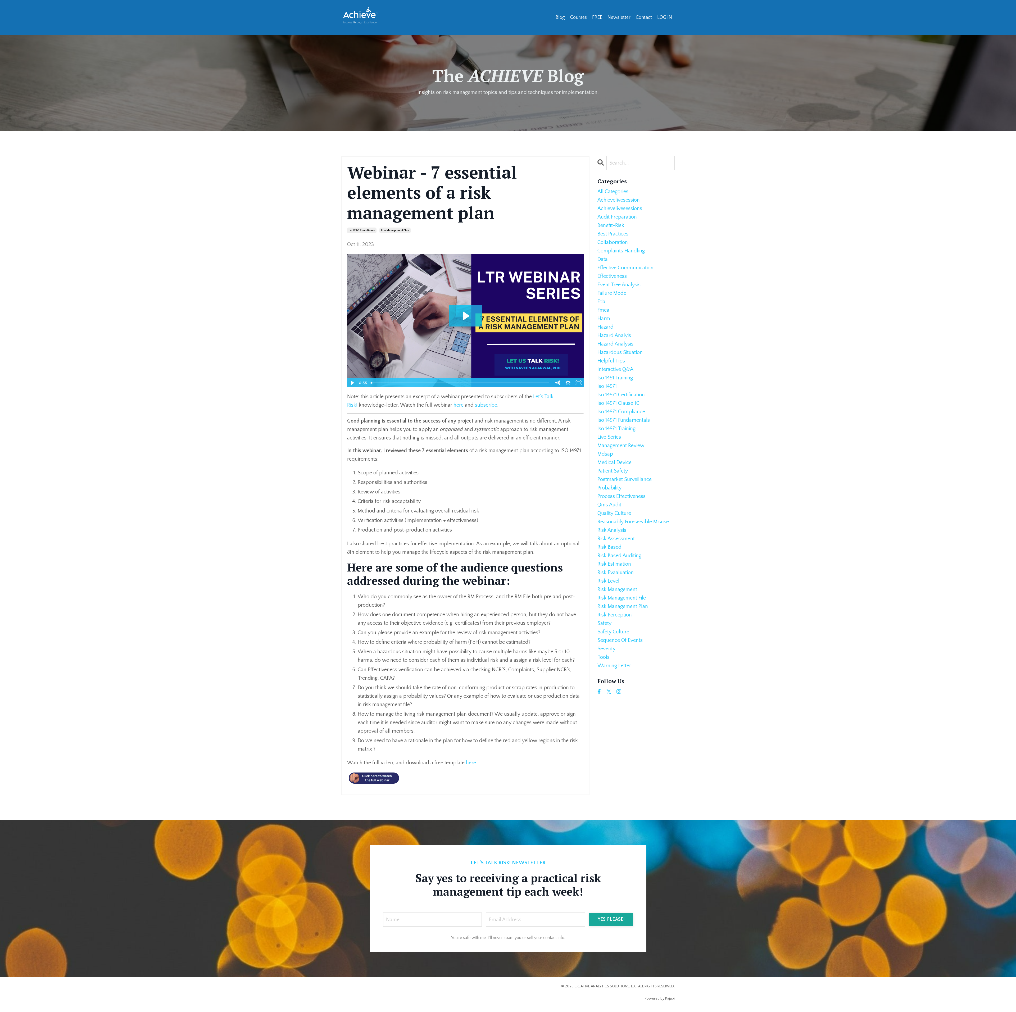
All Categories (612, 191)
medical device (614, 462)
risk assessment (616, 539)
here (458, 405)
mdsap (605, 454)
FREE (597, 17)
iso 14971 (607, 386)
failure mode (611, 293)
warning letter (614, 666)
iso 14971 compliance (362, 230)
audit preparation (617, 217)
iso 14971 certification (621, 395)
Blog (560, 17)
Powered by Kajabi (660, 998)
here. (471, 763)
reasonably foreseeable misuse (633, 522)
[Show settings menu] (568, 382)
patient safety (612, 471)
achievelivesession (618, 200)
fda (601, 302)
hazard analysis (615, 344)
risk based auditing (619, 556)
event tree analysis (619, 285)
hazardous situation (620, 352)
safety (604, 623)
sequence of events (620, 640)
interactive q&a (615, 369)
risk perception (614, 615)
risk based (609, 547)
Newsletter (619, 17)
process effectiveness (621, 496)
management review (620, 445)
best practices (612, 234)
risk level (608, 581)
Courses (578, 17)
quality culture (614, 513)
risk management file (621, 598)
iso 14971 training (616, 429)
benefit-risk (610, 225)
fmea (603, 310)
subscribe (486, 405)
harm (603, 318)
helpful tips (611, 361)
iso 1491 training (615, 378)
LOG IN (664, 17)
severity (606, 649)
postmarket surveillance (624, 479)
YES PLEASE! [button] (611, 919)
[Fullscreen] (578, 382)
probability (609, 488)
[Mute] (557, 382)
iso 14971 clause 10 (618, 403)
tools (603, 657)
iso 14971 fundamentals (623, 420)
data (602, 259)
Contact (644, 17)
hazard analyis (614, 335)
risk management (617, 589)
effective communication (625, 268)
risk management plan (395, 230)
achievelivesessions (619, 208)
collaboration (612, 242)
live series (609, 437)
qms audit (609, 505)
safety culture (613, 632)
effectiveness (612, 276)
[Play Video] (352, 382)
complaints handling (621, 251)
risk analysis (611, 530)
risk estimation (614, 564)
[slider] (460, 382)
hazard (605, 327)
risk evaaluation (615, 572)
